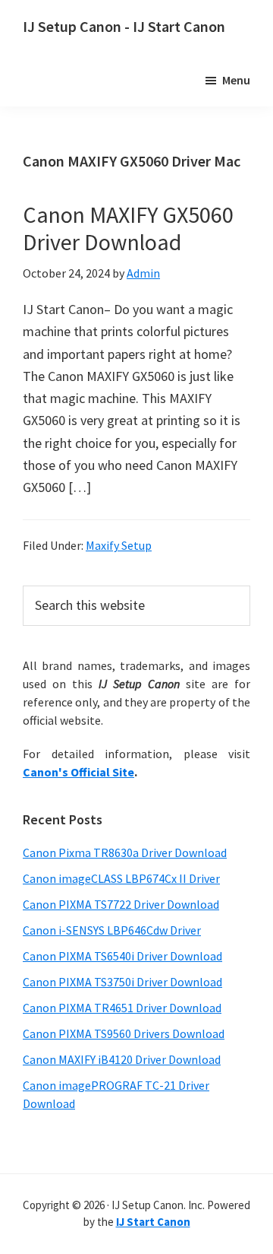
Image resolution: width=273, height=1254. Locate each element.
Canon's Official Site (78, 771)
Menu (236, 79)
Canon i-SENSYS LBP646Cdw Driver (112, 930)
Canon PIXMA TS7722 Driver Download (121, 904)
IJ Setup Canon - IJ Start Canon (124, 26)
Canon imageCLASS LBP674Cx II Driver (121, 878)
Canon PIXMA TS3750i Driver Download (122, 981)
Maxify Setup (119, 545)
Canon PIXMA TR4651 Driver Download (122, 1007)
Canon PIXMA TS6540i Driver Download (122, 956)
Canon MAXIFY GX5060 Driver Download (128, 228)
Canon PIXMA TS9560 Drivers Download (123, 1033)
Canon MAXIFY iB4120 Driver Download (122, 1059)
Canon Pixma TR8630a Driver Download (125, 852)
